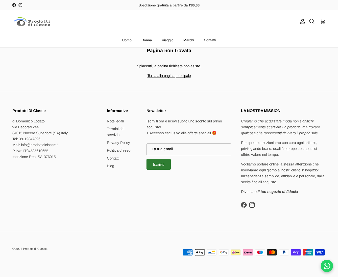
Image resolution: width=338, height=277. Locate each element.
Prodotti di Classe (35, 249)
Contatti (210, 40)
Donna (147, 40)
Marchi (188, 40)
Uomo (127, 40)
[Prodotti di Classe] (32, 21)
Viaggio (167, 40)
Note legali (115, 121)
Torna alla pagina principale (169, 75)
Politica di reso (118, 150)
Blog (110, 166)
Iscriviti (158, 164)
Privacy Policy (118, 142)
